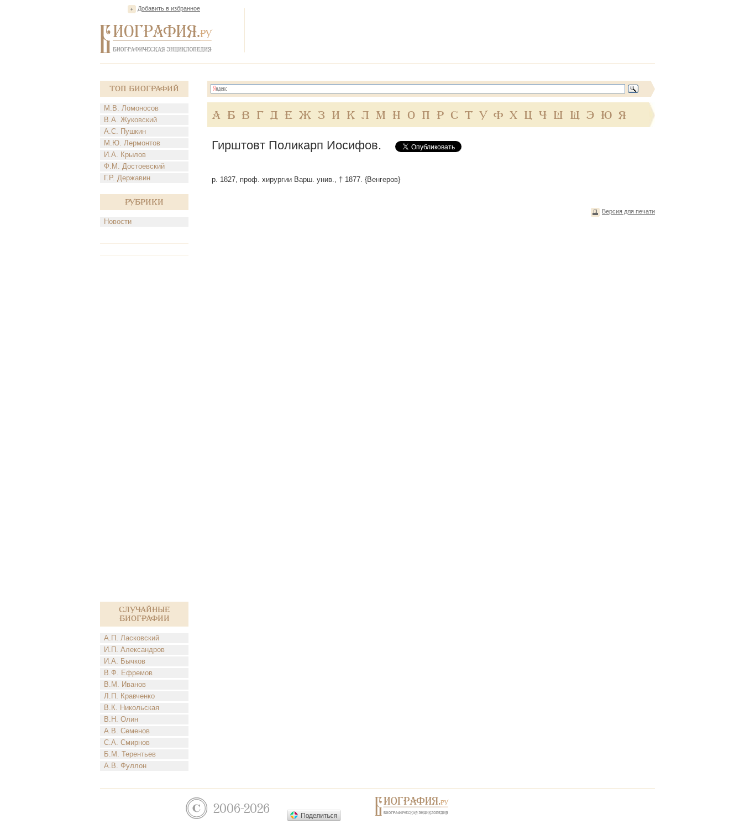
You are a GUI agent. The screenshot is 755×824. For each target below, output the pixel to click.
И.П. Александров (134, 649)
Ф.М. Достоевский (134, 166)
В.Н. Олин (121, 719)
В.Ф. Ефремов (128, 673)
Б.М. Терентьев (130, 754)
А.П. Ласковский (131, 638)
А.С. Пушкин (125, 131)
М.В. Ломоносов (131, 108)
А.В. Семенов (127, 731)
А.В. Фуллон (125, 766)
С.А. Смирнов (127, 742)
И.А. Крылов (125, 154)
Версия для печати (628, 211)
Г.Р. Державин (127, 178)
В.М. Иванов (125, 684)
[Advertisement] (454, 30)
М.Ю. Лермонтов (132, 143)
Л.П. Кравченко (129, 696)
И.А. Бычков (124, 661)
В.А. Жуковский (130, 120)
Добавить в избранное (169, 8)
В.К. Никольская (131, 707)
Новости (118, 221)
